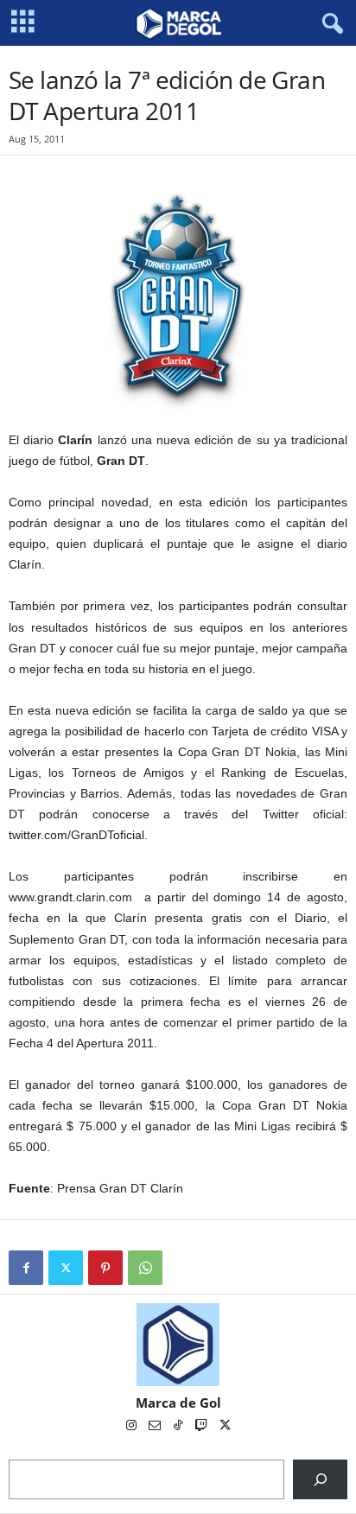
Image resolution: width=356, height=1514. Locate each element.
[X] (65, 1267)
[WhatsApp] (145, 1267)
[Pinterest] (105, 1267)
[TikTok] (179, 1427)
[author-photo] (178, 1344)
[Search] (320, 1479)
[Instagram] (132, 1427)
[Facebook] (26, 1267)
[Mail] (156, 1427)
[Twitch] (202, 1427)
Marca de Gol (178, 1402)
